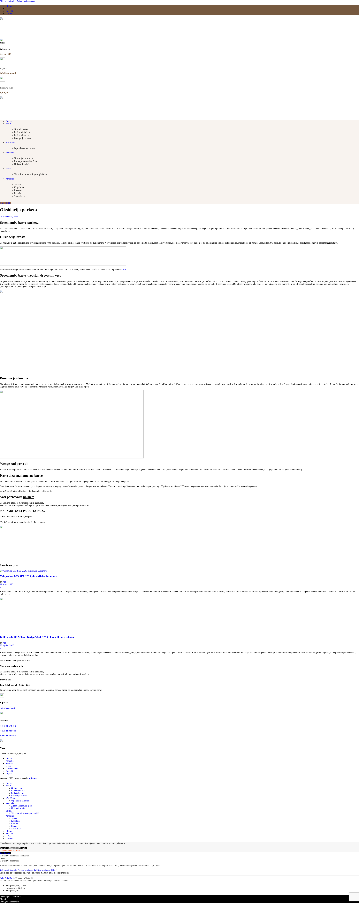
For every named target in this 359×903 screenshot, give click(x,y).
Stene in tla (20, 196)
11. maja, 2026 (6, 584)
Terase (17, 184)
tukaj (124, 269)
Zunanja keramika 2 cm (26, 161)
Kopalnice (19, 187)
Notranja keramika (23, 158)
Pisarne (17, 190)
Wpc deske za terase (24, 148)
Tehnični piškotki (7, 878)
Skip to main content (26, 1)
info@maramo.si (7, 708)
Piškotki (19, 850)
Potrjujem (4, 848)
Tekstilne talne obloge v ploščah (30, 174)
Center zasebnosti (8, 850)
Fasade (17, 193)
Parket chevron (21, 135)
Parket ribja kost (22, 132)
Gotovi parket (21, 129)
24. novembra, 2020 (9, 216)
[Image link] (28, 560)
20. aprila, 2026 (7, 645)
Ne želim (23, 848)
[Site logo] (18, 37)
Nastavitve (14, 848)
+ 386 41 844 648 (8, 731)
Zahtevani (4, 870)
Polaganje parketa (23, 138)
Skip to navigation (8, 1)
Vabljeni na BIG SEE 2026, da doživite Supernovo (29, 576)
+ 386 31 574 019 (8, 726)
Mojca (5, 582)
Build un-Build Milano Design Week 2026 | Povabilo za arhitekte (37, 637)
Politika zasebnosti (42, 870)
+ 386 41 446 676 (8, 735)
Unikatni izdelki (22, 164)
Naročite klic (5, 203)
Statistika (13, 870)
